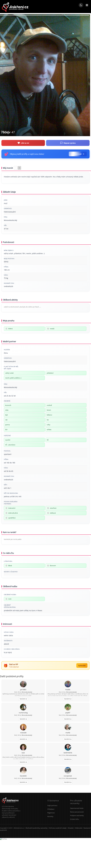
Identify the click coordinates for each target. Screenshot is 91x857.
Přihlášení (50, 809)
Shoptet (71, 828)
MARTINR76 (68, 753)
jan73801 (23, 689)
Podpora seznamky (77, 815)
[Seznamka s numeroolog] (23, 707)
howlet (67, 689)
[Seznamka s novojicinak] (68, 770)
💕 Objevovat (76, 154)
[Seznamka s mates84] (23, 727)
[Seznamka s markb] (68, 727)
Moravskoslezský (27, 692)
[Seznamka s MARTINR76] (68, 747)
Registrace (51, 813)
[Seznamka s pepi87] (68, 707)
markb (68, 733)
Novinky (50, 816)
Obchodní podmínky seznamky (36, 828)
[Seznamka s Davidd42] (23, 770)
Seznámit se (23, 699)
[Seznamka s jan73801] (23, 684)
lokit (23, 753)
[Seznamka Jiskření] (10, 804)
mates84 (23, 733)
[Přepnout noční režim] (81, 5)
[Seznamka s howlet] (68, 684)
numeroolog (23, 713)
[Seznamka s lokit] (23, 747)
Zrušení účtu (74, 819)
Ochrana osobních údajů (57, 828)
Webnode (78, 828)
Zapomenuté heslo (76, 808)
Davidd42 (23, 776)
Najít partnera (52, 805)
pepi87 (67, 713)
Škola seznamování (77, 812)
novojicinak (68, 776)
